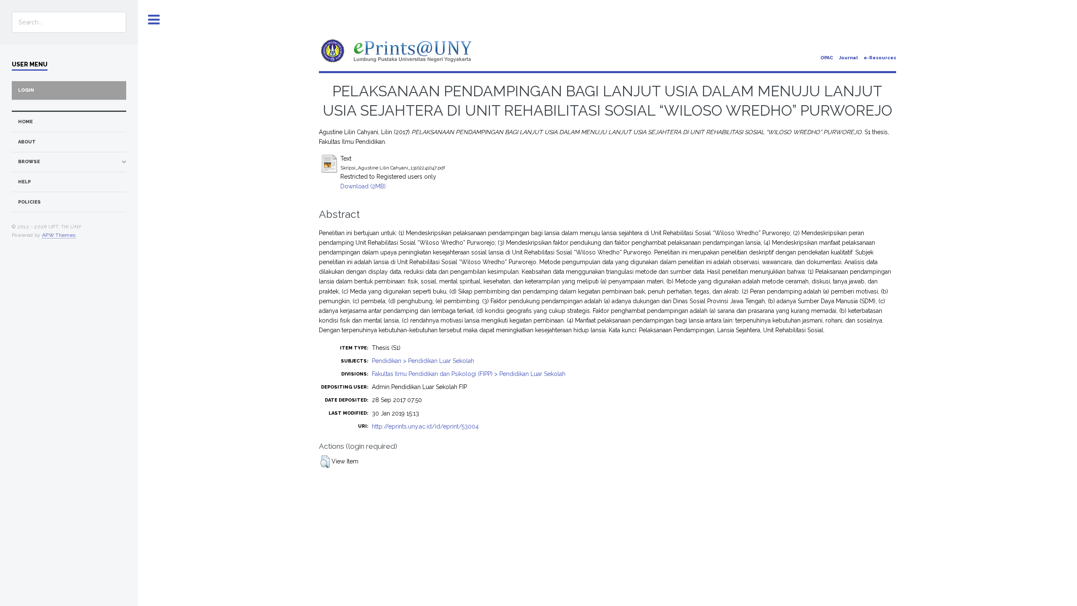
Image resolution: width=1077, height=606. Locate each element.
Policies (29, 202)
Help (24, 182)
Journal (848, 58)
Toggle (154, 20)
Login (26, 90)
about (27, 142)
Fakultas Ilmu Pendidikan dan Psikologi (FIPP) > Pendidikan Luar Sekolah (468, 373)
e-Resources (880, 58)
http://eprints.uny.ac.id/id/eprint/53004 (425, 426)
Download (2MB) (363, 186)
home (25, 121)
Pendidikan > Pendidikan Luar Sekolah (423, 360)
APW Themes (59, 235)
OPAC (826, 58)
